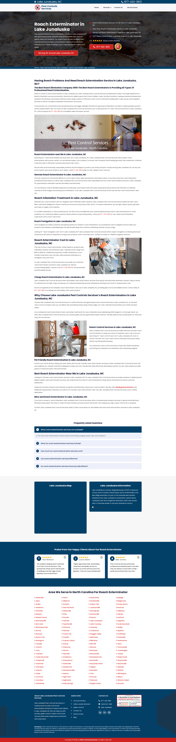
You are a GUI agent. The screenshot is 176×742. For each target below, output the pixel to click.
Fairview (66, 621)
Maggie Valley (95, 634)
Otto (92, 673)
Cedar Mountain (42, 657)
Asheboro (40, 607)
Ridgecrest (121, 601)
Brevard (39, 634)
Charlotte (39, 663)
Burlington (40, 640)
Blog (74, 717)
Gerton (66, 650)
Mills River (93, 640)
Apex (38, 601)
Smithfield (121, 634)
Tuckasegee (122, 650)
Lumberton (94, 630)
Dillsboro (66, 601)
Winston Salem (123, 680)
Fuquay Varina (69, 640)
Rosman (120, 607)
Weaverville (121, 663)
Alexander (40, 597)
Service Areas (132, 7)
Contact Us (118, 7)
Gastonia (66, 647)
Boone (38, 630)
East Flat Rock (68, 607)
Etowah (66, 617)
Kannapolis (94, 611)
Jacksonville (95, 607)
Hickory (66, 673)
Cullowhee (40, 683)
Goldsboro (67, 657)
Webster (120, 667)
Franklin (66, 637)
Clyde (38, 673)
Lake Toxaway (95, 624)
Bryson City (40, 637)
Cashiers (39, 654)
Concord (39, 677)
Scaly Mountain (123, 624)
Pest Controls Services (88, 740)
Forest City (67, 634)
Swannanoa (122, 640)
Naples (93, 667)
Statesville (121, 637)
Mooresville (94, 654)
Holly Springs (68, 683)
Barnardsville (41, 621)
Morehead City (96, 657)
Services (106, 7)
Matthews (94, 637)
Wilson (120, 677)
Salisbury (120, 611)
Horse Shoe (94, 597)
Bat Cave (39, 624)
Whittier (120, 670)
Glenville (66, 654)
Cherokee (39, 667)
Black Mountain (42, 627)
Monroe (93, 647)
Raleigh (120, 597)
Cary (38, 650)
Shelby (120, 627)
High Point (67, 677)
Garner (65, 644)
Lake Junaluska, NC (49, 2)
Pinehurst (93, 680)
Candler (39, 644)
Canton (39, 647)
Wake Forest (122, 657)
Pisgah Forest (95, 683)
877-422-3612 (133, 2)
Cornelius (39, 680)
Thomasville (122, 647)
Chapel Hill (40, 660)
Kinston (93, 617)
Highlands (67, 680)
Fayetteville (67, 624)
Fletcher (66, 630)
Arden (38, 604)
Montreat (93, 650)
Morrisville (94, 660)
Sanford (120, 617)
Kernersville (94, 614)
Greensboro (68, 660)
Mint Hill (93, 644)
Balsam (39, 614)
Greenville (67, 663)
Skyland (120, 630)
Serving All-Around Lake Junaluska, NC (56, 53)
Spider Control (78, 707)
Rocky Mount (122, 604)
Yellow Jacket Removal (81, 704)
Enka (65, 614)
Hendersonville (69, 670)
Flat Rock (66, 627)
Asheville (39, 611)
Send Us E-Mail (106, 704)
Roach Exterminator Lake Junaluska (82, 68)
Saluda (120, 614)
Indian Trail (94, 604)
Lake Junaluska (96, 621)
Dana (65, 597)
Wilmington (121, 673)
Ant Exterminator (79, 701)
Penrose (93, 677)
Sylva (119, 644)
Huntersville (94, 601)
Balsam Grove (41, 617)
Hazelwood (67, 667)
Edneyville (67, 611)
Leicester (93, 627)
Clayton (39, 670)
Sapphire (120, 621)
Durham (66, 604)
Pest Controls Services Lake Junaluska (54, 68)
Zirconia (120, 683)
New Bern (93, 670)
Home (96, 7)
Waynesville (122, 660)
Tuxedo (120, 654)
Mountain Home (96, 663)
